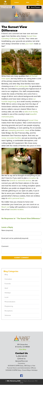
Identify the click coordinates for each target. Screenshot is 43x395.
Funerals (8, 284)
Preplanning (9, 306)
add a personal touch (16, 198)
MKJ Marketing (12, 381)
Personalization (10, 302)
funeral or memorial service (20, 180)
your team (29, 44)
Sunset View (33, 120)
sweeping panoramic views (18, 130)
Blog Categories (11, 271)
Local (6, 297)
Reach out (5, 207)
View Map (22, 349)
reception (32, 178)
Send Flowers (35, 7)
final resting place (22, 86)
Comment (5, 246)
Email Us (23, 359)
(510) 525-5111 (22, 356)
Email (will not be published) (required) (15, 238)
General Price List (21, 361)
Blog (6, 275)
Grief (6, 288)
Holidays (8, 293)
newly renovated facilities (11, 138)
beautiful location (17, 209)
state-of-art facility (31, 112)
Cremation (8, 279)
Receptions (8, 311)
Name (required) (7, 230)
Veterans (8, 315)
